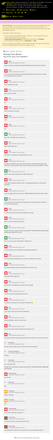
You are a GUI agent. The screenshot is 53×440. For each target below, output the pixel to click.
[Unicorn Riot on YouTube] (22, 12)
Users (15, 16)
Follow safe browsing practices (13, 39)
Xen (9, 133)
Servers (9, 16)
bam (9, 80)
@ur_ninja (10, 12)
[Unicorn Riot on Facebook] (15, 12)
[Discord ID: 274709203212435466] (6, 343)
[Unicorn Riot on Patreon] (25, 12)
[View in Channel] (21, 63)
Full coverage (11, 9)
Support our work (23, 9)
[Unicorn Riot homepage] (4, 3)
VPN (35, 40)
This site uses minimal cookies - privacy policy (28, 437)
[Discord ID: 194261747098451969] (6, 62)
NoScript (41, 39)
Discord (7, 51)
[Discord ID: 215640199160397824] (6, 352)
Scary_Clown (11, 417)
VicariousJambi (12, 373)
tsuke (13, 51)
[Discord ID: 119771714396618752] (6, 134)
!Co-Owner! (11, 391)
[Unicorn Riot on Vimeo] (18, 12)
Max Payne (11, 342)
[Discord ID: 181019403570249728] (6, 391)
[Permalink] (23, 63)
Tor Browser (28, 40)
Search (21, 16)
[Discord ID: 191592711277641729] (6, 374)
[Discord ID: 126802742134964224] (6, 81)
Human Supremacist (13, 351)
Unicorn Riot (10, 2)
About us (33, 9)
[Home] (4, 16)
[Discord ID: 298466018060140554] (6, 418)
